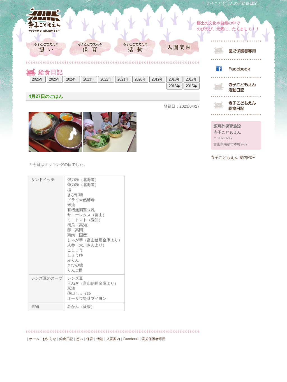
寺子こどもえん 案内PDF (233, 157)
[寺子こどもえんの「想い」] (47, 47)
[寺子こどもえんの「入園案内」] (178, 47)
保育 (89, 339)
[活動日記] (236, 87)
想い (79, 339)
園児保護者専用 (153, 339)
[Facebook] (236, 69)
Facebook (130, 339)
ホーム (34, 339)
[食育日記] (236, 106)
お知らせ (49, 339)
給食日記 (66, 339)
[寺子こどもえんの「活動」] (134, 47)
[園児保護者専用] (236, 50)
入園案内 (113, 339)
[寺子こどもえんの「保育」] (91, 47)
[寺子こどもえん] (44, 20)
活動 (99, 339)
